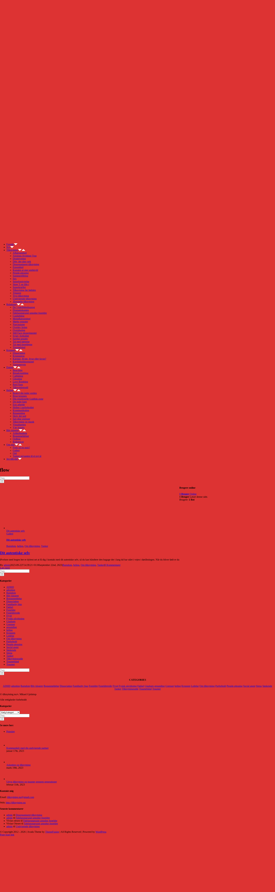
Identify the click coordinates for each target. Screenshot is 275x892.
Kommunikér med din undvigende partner (27, 748)
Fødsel (9, 607)
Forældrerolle (13, 613)
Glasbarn (10, 621)
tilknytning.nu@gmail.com (20, 797)
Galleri (9, 533)
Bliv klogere (12, 595)
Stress (9, 653)
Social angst (12, 647)
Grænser (10, 624)
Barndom (11, 546)
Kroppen (10, 633)
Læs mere (5, 568)
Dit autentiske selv (15, 530)
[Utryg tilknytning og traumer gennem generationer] (11, 779)
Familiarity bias (14, 604)
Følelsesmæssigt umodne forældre (33, 817)
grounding (11, 627)
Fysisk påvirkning (15, 618)
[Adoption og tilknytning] (11, 762)
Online (188, 494)
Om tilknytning (32, 546)
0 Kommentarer (112, 565)
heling (20, 546)
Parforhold (11, 641)
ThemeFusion (52, 831)
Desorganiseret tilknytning (29, 815)
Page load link (7, 834)
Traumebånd (12, 661)
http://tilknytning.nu (16, 802)
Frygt (9, 615)
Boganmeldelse (14, 598)
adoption (10, 590)
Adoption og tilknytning (18, 765)
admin (7, 565)
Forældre (10, 610)
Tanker (44, 546)
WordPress (100, 831)
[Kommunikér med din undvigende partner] (11, 745)
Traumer (10, 664)
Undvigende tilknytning (28, 826)
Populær (10, 731)
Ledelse (10, 635)
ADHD (10, 587)
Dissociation (12, 601)
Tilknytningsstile (14, 658)
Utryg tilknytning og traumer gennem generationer (31, 781)
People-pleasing (14, 644)
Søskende (11, 650)
